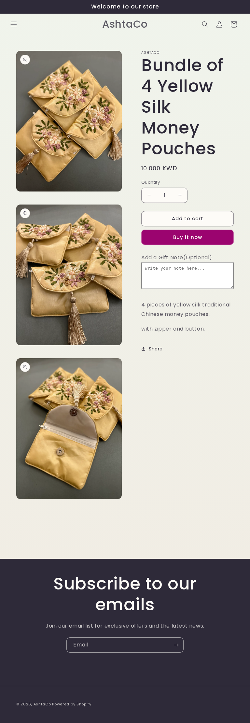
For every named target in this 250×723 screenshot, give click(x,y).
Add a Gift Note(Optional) (176, 257)
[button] (14, 24)
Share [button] (156, 349)
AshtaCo (42, 704)
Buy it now (187, 237)
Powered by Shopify (71, 704)
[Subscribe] (176, 645)
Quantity (150, 182)
